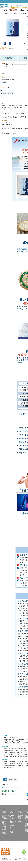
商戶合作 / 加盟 (18, 858)
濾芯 (19, 820)
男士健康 (4, 817)
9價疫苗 (11, 812)
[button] (24, 43)
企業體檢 (4, 833)
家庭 (20, 859)
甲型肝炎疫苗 (12, 816)
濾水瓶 (19, 817)
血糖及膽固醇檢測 (13, 829)
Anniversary (15, 859)
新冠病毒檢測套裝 (5, 816)
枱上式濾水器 (20, 812)
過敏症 (3, 822)
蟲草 (26, 815)
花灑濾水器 (20, 818)
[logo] (4, 8)
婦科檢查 (4, 812)
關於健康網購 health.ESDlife (7, 858)
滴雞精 (26, 812)
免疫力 (10, 779)
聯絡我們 (24, 858)
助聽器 (11, 832)
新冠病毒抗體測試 (5, 815)
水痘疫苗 (12, 820)
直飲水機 (20, 811)
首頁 (5, 10)
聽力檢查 (4, 829)
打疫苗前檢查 (4, 814)
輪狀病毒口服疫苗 (13, 821)
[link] (6, 845)
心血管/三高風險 (5, 818)
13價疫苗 (12, 815)
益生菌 (26, 814)
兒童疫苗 (12, 811)
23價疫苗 (12, 814)
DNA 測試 (4, 827)
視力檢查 (4, 828)
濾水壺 (19, 816)
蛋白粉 (5, 779)
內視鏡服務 (4, 823)
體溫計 (11, 830)
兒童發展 (4, 832)
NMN (26, 811)
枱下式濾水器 (20, 814)
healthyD (24, 859)
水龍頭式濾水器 (21, 815)
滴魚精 (26, 817)
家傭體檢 (4, 826)
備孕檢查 (4, 821)
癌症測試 (4, 824)
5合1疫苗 (12, 817)
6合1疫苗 (12, 818)
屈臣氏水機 (17, 7)
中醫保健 (4, 830)
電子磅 (11, 831)
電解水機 (20, 821)
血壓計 (11, 827)
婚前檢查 (4, 820)
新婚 (10, 859)
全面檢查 (4, 811)
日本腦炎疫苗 (12, 822)
